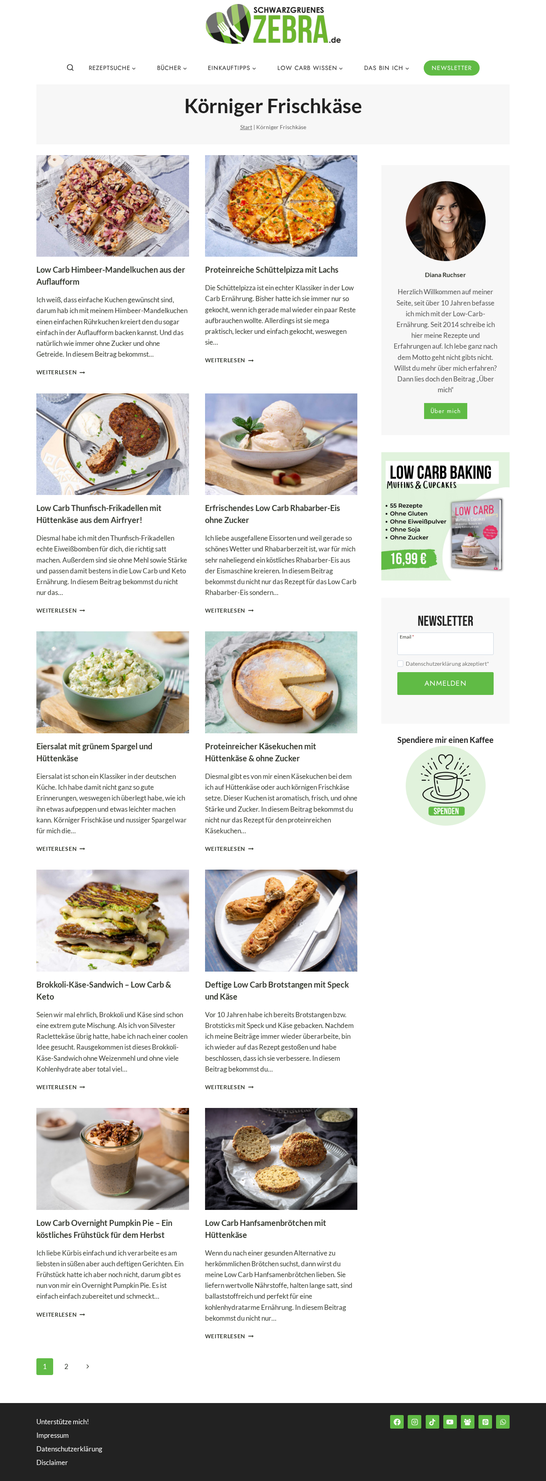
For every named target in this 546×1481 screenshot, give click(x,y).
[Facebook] (397, 1422)
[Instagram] (414, 1422)
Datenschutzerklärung (69, 1448)
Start (246, 127)
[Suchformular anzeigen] (70, 68)
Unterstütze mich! (62, 1421)
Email (407, 636)
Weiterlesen (60, 372)
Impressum (52, 1435)
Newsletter (452, 68)
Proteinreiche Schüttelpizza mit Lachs (272, 269)
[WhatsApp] (503, 1422)
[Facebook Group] (467, 1422)
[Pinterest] (485, 1422)
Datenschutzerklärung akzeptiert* (447, 663)
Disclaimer (52, 1462)
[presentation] (112, 206)
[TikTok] (432, 1422)
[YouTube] (450, 1422)
